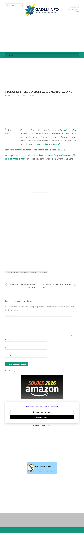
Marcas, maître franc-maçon (43, 144)
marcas (44, 272)
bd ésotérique (10, 272)
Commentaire (10, 315)
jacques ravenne (35, 272)
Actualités (9, 96)
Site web (8, 356)
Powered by (37, 425)
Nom (7, 340)
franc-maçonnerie (22, 272)
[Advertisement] (42, 34)
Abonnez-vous (42, 417)
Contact (76, 11)
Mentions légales (73, 9)
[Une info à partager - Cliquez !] (42, 468)
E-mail (7, 348)
